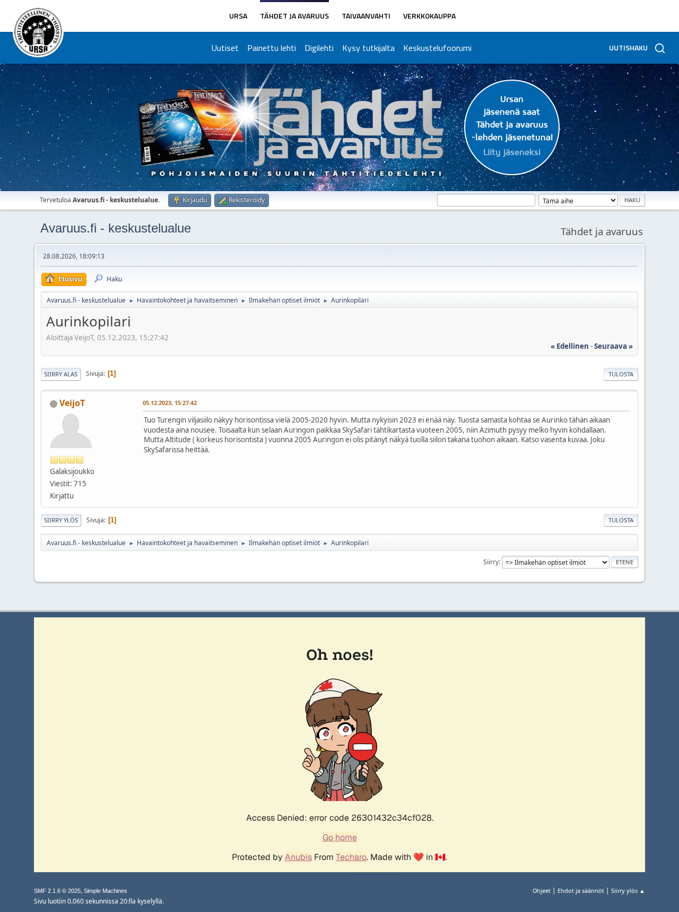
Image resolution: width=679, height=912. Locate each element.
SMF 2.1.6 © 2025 (57, 891)
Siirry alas (60, 374)
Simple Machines (105, 891)
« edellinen (570, 346)
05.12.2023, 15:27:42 (170, 403)
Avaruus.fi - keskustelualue (115, 228)
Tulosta (620, 374)
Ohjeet (542, 890)
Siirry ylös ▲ (628, 890)
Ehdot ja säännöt (581, 890)
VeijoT (72, 403)
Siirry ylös (61, 520)
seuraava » (613, 346)
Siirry (491, 561)
